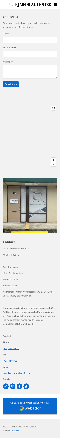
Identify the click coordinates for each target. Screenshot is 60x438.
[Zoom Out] (53, 164)
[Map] (30, 136)
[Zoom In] (53, 160)
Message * (8, 61)
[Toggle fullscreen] (53, 108)
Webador (16, 430)
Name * (6, 33)
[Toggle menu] (55, 4)
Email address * (10, 47)
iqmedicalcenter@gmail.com (16, 373)
